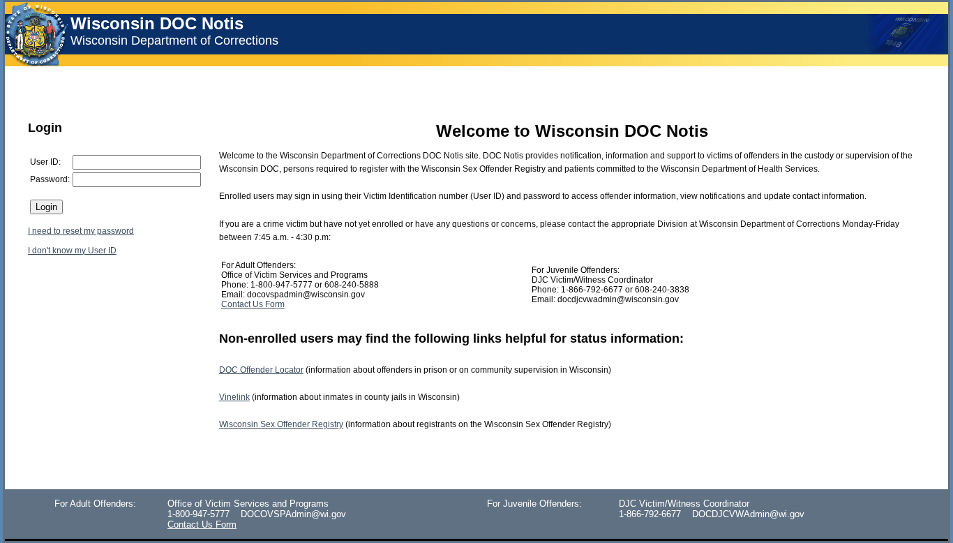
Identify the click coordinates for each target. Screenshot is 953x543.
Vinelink (234, 397)
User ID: (45, 162)
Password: (50, 179)
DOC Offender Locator (261, 370)
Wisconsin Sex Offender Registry (281, 424)
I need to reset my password (81, 231)
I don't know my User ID (72, 250)
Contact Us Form (253, 304)
